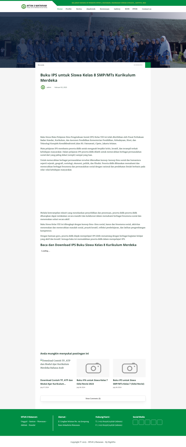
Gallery (117, 9)
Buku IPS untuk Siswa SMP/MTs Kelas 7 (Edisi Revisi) (128, 382)
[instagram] (159, 3)
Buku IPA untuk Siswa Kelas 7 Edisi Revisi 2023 (92, 382)
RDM (127, 9)
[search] (159, 9)
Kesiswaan (104, 9)
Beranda (41, 65)
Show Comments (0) (93, 399)
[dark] (163, 9)
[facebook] (152, 3)
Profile (69, 9)
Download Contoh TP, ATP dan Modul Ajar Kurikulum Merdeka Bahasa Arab (56, 382)
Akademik (90, 9)
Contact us (146, 9)
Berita (79, 9)
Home (60, 9)
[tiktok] (153, 422)
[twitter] (156, 3)
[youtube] (162, 3)
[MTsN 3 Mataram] (34, 6)
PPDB (134, 9)
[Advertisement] (93, 110)
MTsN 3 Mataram (95, 442)
